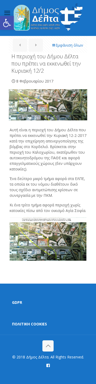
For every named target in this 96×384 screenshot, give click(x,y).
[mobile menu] (7, 12)
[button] (7, 23)
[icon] (48, 365)
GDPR (17, 302)
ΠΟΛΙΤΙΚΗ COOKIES (29, 323)
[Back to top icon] (48, 346)
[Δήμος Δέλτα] (48, 18)
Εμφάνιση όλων (69, 45)
